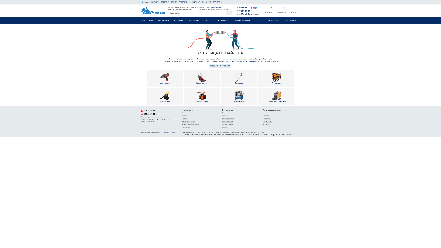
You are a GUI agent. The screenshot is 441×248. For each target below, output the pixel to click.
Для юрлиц (217, 2)
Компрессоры (239, 101)
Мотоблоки (266, 124)
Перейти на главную (220, 66)
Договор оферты (228, 119)
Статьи (224, 127)
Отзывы (201, 2)
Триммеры (239, 83)
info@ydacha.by (215, 7)
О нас (208, 2)
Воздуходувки (165, 101)
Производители (227, 124)
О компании (226, 113)
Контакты (155, 2)
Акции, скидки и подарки (190, 124)
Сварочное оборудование (276, 101)
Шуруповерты (165, 83)
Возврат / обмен (227, 121)
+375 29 (242, 8)
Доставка (165, 2)
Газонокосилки (201, 83)
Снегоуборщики (202, 101)
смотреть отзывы (169, 132)
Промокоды (186, 127)
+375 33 (242, 11)
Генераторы (276, 83)
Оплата (174, 2)
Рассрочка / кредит (187, 2)
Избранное (282, 10)
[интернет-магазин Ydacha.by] (153, 11)
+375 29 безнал (247, 14)
